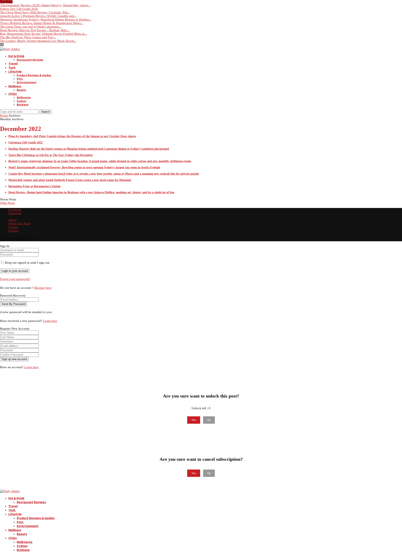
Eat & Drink (16, 56)
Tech (11, 68)
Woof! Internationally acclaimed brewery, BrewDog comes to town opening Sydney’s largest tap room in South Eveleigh (84, 167)
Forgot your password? (15, 279)
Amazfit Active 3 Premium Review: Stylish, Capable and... (38, 16)
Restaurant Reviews (30, 60)
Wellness (14, 86)
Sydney (21, 101)
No (209, 420)
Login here (50, 321)
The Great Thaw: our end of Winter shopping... (30, 26)
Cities (12, 94)
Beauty (21, 90)
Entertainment (26, 82)
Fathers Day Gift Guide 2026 (19, 8)
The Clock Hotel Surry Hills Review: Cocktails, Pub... (35, 12)
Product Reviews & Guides (34, 75)
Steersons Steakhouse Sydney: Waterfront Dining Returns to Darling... (45, 19)
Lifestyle (15, 72)
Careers (13, 227)
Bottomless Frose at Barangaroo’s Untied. (34, 186)
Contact (13, 230)
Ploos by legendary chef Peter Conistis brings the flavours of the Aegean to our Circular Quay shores (72, 136)
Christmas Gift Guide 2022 (25, 142)
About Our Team (19, 223)
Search (45, 111)
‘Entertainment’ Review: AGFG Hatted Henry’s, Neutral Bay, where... (45, 5)
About (12, 220)
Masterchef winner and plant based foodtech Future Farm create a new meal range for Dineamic (69, 180)
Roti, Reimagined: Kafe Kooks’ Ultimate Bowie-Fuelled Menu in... (43, 33)
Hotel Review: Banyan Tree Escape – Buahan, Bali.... (35, 30)
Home (4, 115)
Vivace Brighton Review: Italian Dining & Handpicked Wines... (41, 23)
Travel (13, 64)
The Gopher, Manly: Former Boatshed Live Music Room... (38, 41)
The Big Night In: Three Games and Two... (28, 37)
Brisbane (22, 104)
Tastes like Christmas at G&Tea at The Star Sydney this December (50, 155)
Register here (43, 287)
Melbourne (24, 97)
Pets (20, 79)
